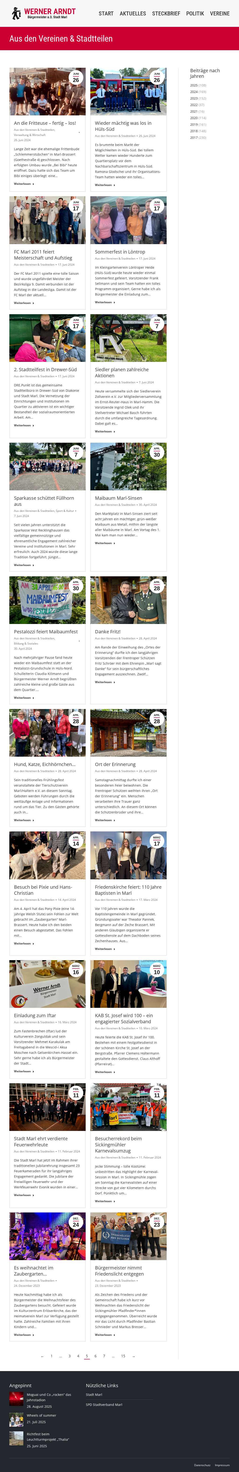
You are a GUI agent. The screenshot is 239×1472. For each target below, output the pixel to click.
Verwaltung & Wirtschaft (30, 135)
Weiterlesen (22, 184)
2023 (194, 98)
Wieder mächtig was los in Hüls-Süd (123, 126)
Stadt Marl (94, 1394)
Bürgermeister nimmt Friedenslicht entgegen (119, 1271)
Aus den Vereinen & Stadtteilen (34, 130)
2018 (194, 131)
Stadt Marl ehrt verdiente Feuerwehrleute (41, 1141)
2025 (194, 85)
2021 (194, 111)
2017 (194, 137)
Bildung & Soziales (26, 643)
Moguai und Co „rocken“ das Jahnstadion (49, 1397)
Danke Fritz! (107, 631)
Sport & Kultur (65, 511)
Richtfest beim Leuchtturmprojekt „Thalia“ (48, 1437)
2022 (194, 105)
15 (123, 1356)
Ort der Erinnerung (115, 764)
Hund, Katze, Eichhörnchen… (45, 764)
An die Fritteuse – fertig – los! (45, 123)
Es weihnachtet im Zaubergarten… (33, 1271)
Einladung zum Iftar (35, 1015)
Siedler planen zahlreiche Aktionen (122, 372)
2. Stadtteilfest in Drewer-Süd (45, 369)
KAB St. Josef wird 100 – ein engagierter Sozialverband (124, 1018)
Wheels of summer (41, 1415)
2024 (194, 91)
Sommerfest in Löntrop (120, 252)
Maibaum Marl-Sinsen (118, 498)
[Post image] (16, 1399)
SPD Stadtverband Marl (104, 1404)
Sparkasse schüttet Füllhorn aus (44, 501)
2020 (194, 118)
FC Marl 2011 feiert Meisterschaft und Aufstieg (43, 255)
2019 (194, 124)
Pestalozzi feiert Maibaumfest (46, 631)
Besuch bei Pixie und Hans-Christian (43, 890)
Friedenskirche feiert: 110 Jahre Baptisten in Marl (128, 890)
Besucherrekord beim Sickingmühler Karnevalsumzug (118, 1144)
